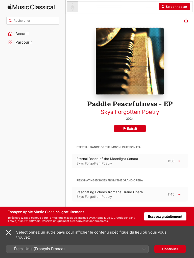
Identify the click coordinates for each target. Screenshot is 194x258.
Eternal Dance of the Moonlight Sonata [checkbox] (107, 159)
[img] (31, 7)
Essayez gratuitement (165, 216)
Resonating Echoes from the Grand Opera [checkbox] (110, 192)
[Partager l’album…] (186, 21)
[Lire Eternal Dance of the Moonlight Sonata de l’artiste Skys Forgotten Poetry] (69, 161)
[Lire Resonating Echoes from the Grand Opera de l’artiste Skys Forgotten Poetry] (69, 194)
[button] (33, 34)
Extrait (132, 128)
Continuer (170, 249)
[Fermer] (8, 232)
